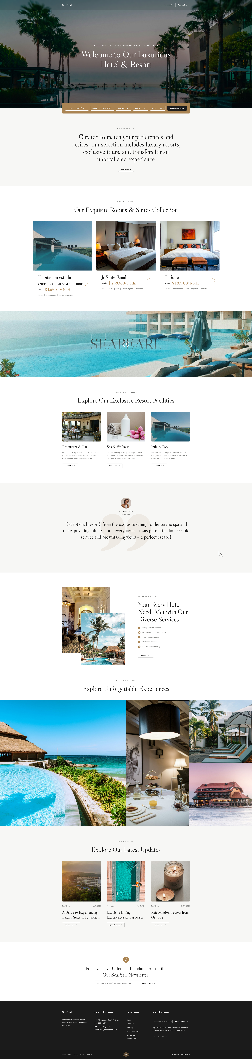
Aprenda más (70, 925)
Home (129, 1020)
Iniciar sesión (168, 5)
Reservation (182, 5)
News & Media (132, 1039)
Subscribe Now (147, 983)
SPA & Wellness (133, 1031)
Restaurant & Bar (74, 446)
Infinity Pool (160, 446)
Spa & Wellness (118, 446)
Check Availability (177, 108)
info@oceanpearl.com (108, 1030)
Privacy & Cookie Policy (181, 1054)
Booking (130, 1027)
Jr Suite (172, 277)
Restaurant (131, 1035)
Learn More (125, 169)
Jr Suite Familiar (116, 277)
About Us (130, 1024)
